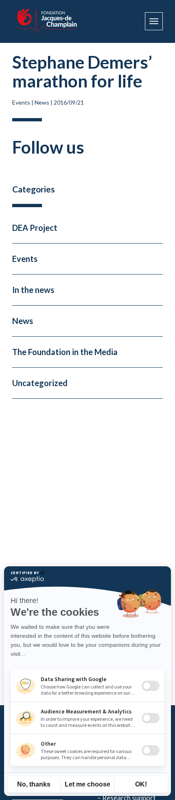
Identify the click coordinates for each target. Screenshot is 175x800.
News (42, 102)
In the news (33, 290)
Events (21, 102)
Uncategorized (40, 383)
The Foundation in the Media (65, 352)
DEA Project (34, 227)
